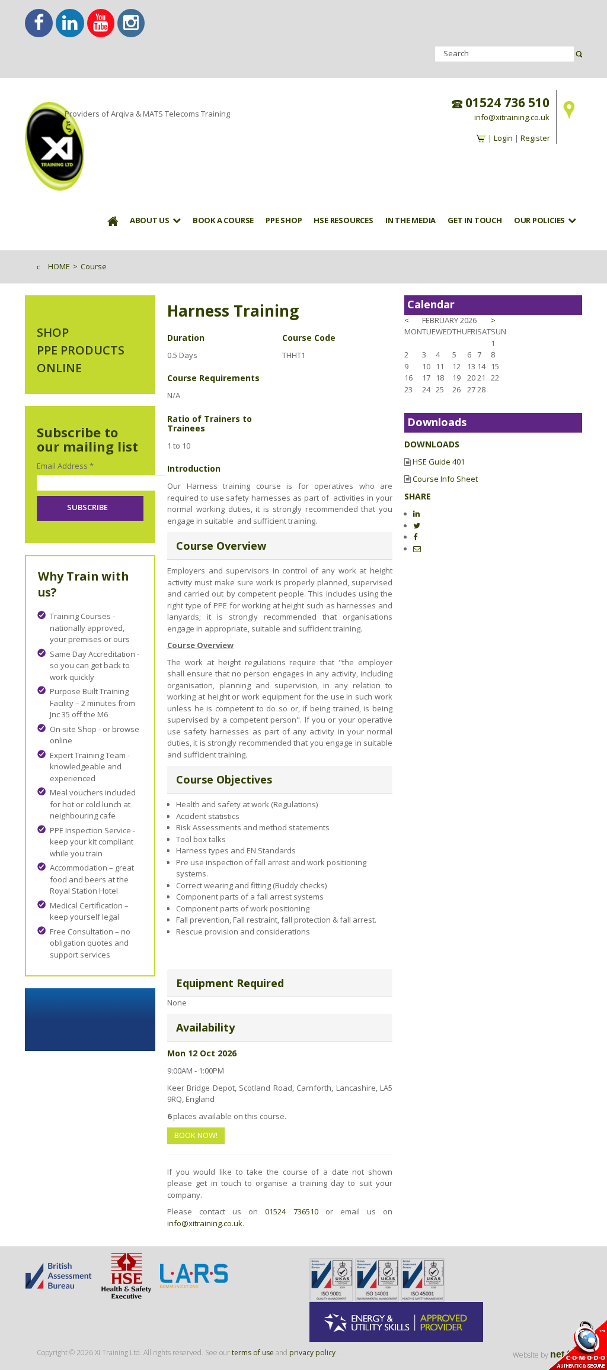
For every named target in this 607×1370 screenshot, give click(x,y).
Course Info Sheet (445, 478)
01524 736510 (291, 1211)
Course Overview (221, 546)
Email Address (65, 465)
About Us (150, 220)
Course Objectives (224, 779)
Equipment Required (230, 983)
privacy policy (312, 1353)
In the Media (410, 220)
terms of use (253, 1353)
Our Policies (539, 220)
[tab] (279, 546)
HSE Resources (343, 220)
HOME (59, 266)
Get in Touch (474, 220)
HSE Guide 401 (439, 461)
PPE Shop (284, 220)
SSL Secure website (577, 1345)
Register (535, 138)
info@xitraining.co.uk (512, 117)
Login (503, 138)
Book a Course (223, 220)
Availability (205, 1027)
